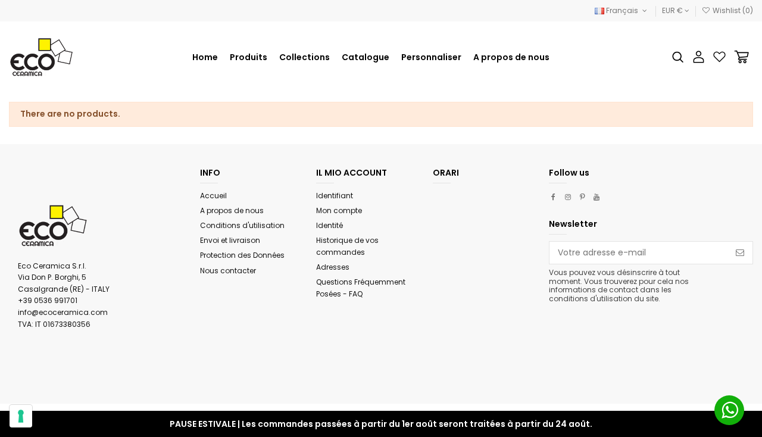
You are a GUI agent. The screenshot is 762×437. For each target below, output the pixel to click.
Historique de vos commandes (347, 246)
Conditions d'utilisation (242, 225)
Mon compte (339, 210)
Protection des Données (242, 255)
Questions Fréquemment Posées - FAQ (360, 288)
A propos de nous (232, 210)
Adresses (332, 267)
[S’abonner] (739, 253)
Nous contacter (228, 271)
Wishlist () (732, 10)
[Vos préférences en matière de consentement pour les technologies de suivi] (21, 416)
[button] (304, 57)
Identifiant (334, 196)
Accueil (213, 196)
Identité (329, 225)
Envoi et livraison (230, 240)
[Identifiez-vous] (698, 57)
